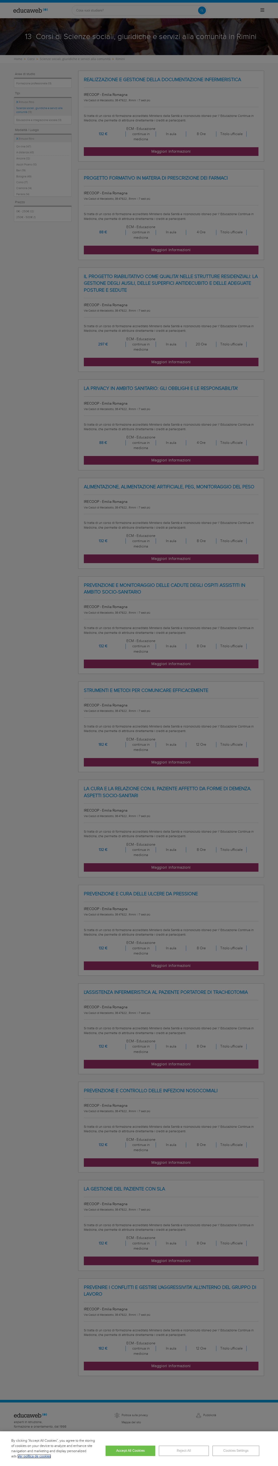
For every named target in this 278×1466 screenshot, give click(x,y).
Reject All (184, 1451)
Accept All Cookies (130, 1451)
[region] (139, 1448)
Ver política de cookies (34, 1456)
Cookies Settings (236, 1451)
